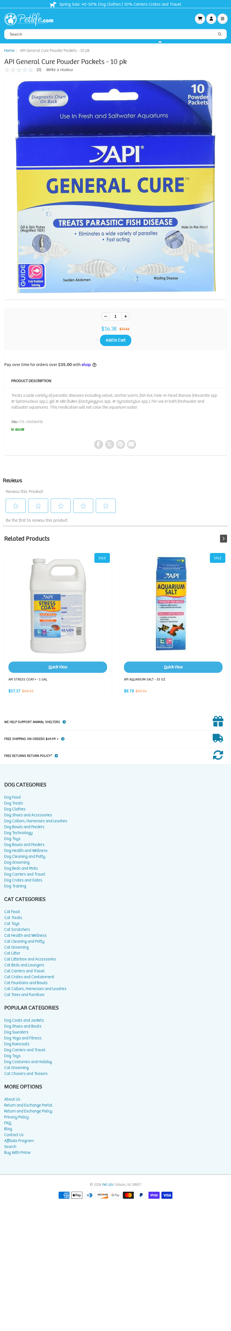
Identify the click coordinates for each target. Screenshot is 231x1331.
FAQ (7, 1123)
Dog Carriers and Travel (24, 874)
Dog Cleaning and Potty (24, 856)
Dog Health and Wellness (26, 850)
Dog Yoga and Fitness (23, 1038)
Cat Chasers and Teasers (26, 1073)
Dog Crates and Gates (23, 880)
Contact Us (14, 1134)
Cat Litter (12, 953)
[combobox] (115, 34)
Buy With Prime (17, 1152)
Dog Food (12, 797)
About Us (12, 1099)
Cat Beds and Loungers (24, 965)
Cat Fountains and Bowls (26, 982)
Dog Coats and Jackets (24, 1020)
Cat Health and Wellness (25, 935)
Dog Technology (18, 832)
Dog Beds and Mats (21, 868)
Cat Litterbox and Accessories (30, 959)
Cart (200, 18)
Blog (8, 1129)
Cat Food (12, 911)
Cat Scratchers (17, 929)
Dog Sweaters (16, 1032)
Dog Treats (13, 803)
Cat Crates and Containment (29, 977)
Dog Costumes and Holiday (28, 1061)
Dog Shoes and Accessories (28, 815)
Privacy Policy (16, 1117)
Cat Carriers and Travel (24, 971)
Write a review (59, 69)
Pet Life (107, 1185)
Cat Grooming (16, 947)
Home (9, 50)
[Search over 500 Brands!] (220, 34)
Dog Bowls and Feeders (24, 827)
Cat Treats (13, 917)
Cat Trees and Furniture (24, 994)
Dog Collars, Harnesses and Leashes (35, 821)
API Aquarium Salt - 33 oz (173, 613)
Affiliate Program (19, 1140)
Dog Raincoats (17, 1044)
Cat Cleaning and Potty (24, 941)
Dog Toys (12, 838)
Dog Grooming (17, 862)
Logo (31, 18)
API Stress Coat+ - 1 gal (58, 613)
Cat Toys (12, 923)
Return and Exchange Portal (28, 1105)
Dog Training (15, 886)
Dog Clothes (15, 809)
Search (10, 1146)
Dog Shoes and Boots (22, 1026)
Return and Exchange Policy (28, 1111)
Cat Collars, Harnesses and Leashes (35, 988)
